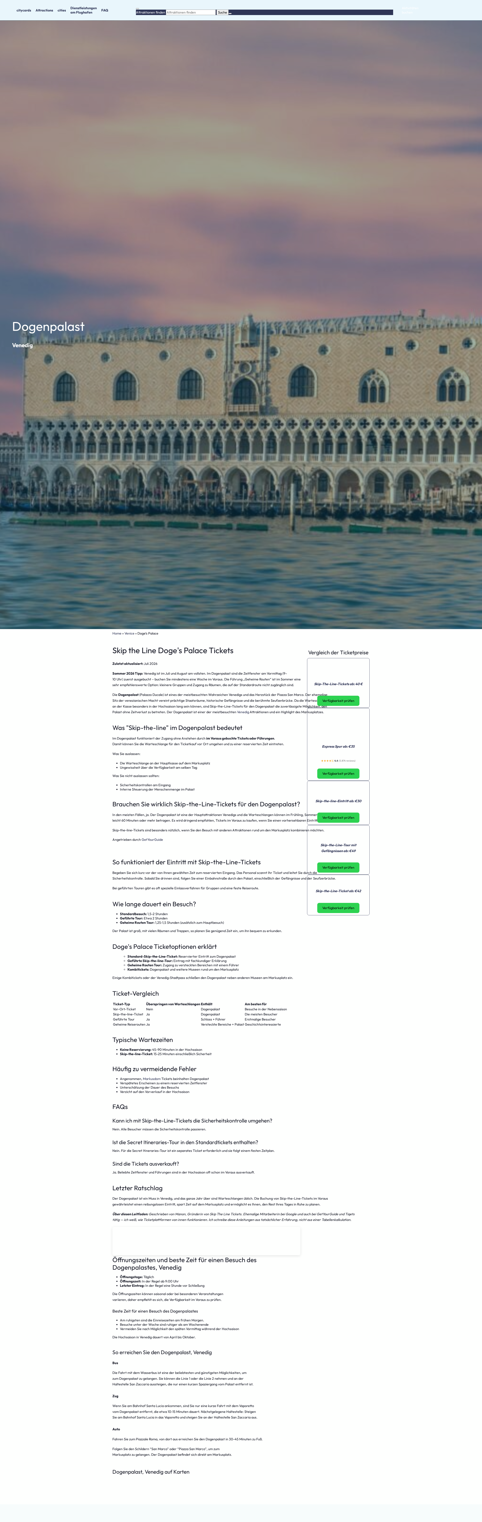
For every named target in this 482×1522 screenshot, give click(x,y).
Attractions (44, 10)
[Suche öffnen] (137, 8)
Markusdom (152, 1079)
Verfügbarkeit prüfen (338, 700)
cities (62, 10)
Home (116, 633)
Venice (129, 633)
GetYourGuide (152, 839)
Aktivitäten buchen (410, 10)
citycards (24, 10)
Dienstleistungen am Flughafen (83, 10)
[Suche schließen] (230, 13)
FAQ (104, 10)
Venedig (22, 345)
